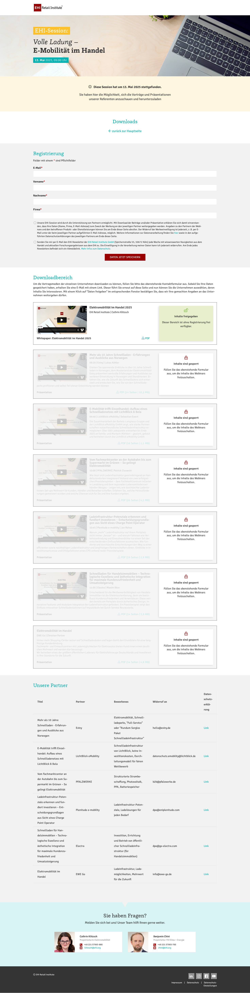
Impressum (176, 982)
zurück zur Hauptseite (126, 131)
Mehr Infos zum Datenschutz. (96, 248)
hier (176, 232)
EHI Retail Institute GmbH (101, 242)
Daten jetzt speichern (125, 257)
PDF (147, 338)
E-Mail (37, 168)
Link (206, 728)
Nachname (40, 195)
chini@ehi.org (164, 947)
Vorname (39, 181)
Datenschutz (193, 982)
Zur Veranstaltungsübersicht (209, 7)
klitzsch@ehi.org (93, 947)
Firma (37, 209)
